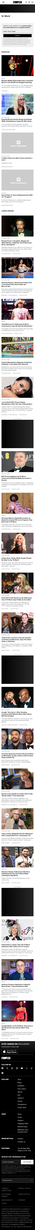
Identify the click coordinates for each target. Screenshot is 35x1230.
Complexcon (22, 1104)
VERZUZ (21, 1098)
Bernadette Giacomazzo (9, 295)
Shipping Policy (23, 1123)
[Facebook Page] (2, 1068)
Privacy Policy (7, 44)
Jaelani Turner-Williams (9, 725)
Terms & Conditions (6, 1189)
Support (20, 1120)
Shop (19, 1114)
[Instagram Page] (17, 1068)
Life (19, 1095)
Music (3, 78)
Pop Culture (5, 117)
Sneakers (21, 1086)
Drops (20, 1117)
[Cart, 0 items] (32, 2)
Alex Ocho (4, 608)
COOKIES (4, 1203)
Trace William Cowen (8, 129)
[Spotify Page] (2, 1073)
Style (19, 1079)
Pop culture (22, 1089)
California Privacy (6, 1195)
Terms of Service (18, 44)
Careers (20, 1139)
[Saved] (29, 2)
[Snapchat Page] (27, 1068)
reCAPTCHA (20, 43)
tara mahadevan (6, 333)
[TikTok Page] (31, 1068)
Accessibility (7, 1200)
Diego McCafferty (7, 166)
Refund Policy (22, 1127)
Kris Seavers (5, 765)
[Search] (26, 2)
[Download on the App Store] (9, 1050)
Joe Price (4, 91)
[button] (17, 1180)
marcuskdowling (7, 205)
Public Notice (24, 1194)
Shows (20, 1101)
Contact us (21, 1142)
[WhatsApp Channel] (12, 1068)
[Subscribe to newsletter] (27, 1162)
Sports (3, 193)
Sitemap (21, 1200)
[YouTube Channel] (22, 1068)
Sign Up (17, 35)
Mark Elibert (5, 650)
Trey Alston (5, 489)
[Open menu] (3, 2)
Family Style (22, 1107)
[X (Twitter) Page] (7, 1068)
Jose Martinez (6, 253)
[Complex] (17, 2)
